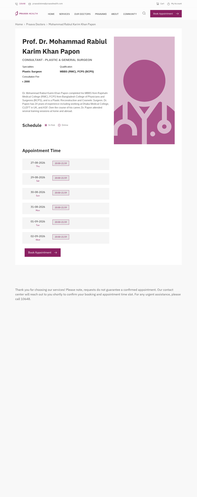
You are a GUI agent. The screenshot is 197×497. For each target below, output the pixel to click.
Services (64, 14)
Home (51, 14)
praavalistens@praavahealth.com (47, 4)
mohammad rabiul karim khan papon (72, 24)
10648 (22, 4)
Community (130, 14)
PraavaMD (101, 14)
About (115, 14)
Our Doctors (82, 14)
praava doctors (35, 24)
